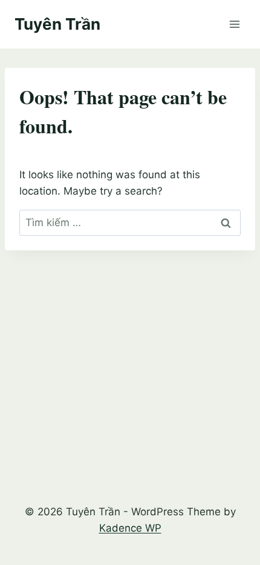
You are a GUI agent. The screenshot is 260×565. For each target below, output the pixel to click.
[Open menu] (234, 24)
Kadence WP (130, 528)
